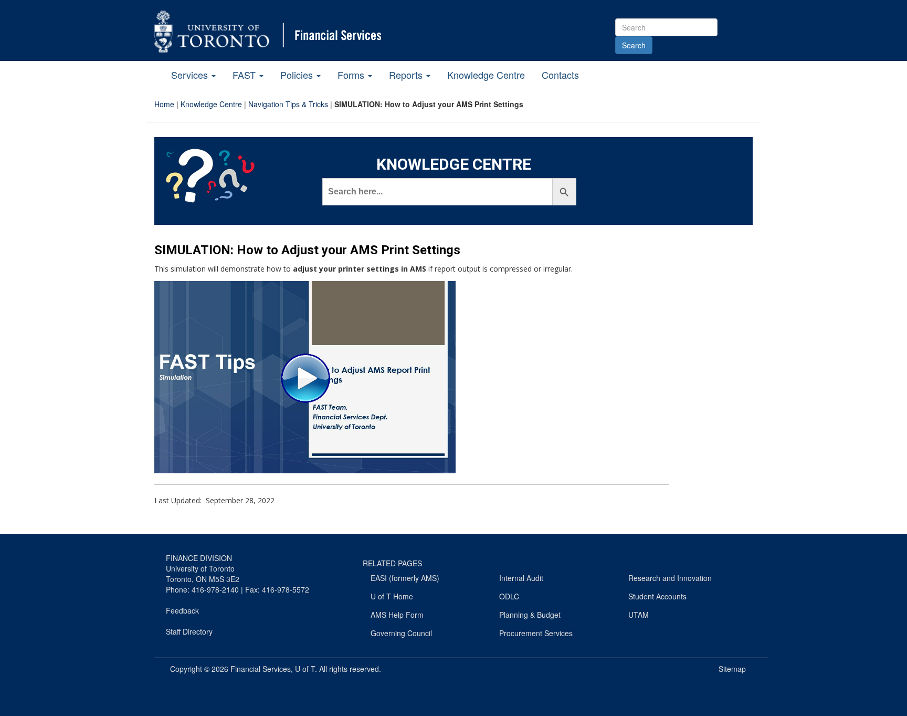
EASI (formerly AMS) (405, 578)
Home (164, 104)
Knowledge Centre (486, 74)
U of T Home (392, 596)
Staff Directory (189, 631)
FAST (245, 74)
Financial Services (260, 668)
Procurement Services (536, 633)
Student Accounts (657, 596)
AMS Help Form (397, 614)
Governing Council (401, 633)
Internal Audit (521, 578)
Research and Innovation (670, 578)
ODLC (509, 596)
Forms (352, 74)
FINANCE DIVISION (199, 558)
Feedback (182, 610)
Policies (297, 74)
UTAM (638, 614)
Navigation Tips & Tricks (288, 104)
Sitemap (732, 668)
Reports (407, 74)
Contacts (560, 74)
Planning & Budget (530, 614)
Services (190, 74)
